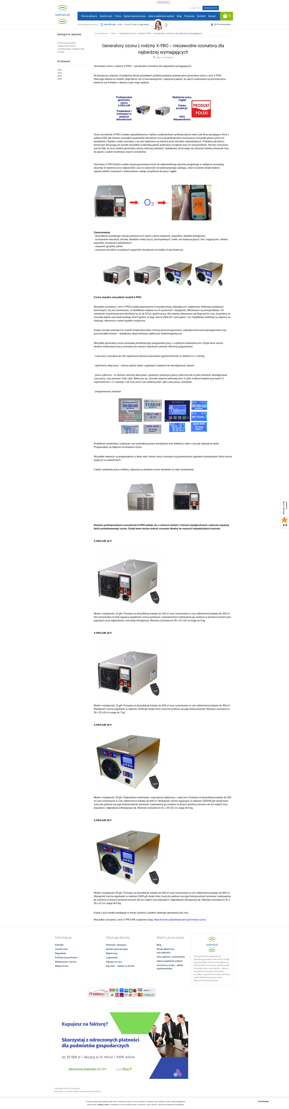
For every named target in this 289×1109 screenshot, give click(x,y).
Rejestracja (111, 953)
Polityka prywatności (66, 958)
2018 (59, 79)
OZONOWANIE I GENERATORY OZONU (71, 50)
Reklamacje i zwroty (65, 962)
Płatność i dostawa (116, 945)
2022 (59, 73)
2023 (59, 70)
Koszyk (212, 16)
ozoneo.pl (75, 1088)
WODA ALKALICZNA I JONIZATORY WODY (66, 44)
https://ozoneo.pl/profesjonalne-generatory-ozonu (180, 919)
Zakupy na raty (114, 962)
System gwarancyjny (135, 16)
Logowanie (112, 958)
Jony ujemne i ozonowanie (171, 957)
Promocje (189, 16)
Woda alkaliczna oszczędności (165, 951)
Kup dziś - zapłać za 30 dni (120, 966)
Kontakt (201, 16)
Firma (118, 16)
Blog (179, 16)
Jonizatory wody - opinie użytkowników (170, 967)
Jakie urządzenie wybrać (161, 16)
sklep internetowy (82, 1091)
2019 (59, 76)
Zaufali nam (106, 16)
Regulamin (60, 953)
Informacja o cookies (63, 1091)
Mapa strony (61, 966)
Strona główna (89, 16)
